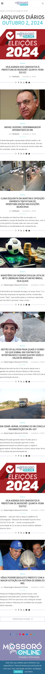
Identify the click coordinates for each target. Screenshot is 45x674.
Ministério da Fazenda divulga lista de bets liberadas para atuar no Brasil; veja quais (22, 278)
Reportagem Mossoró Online (16, 285)
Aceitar (18, 672)
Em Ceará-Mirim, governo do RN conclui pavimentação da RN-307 (22, 428)
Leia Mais (29, 671)
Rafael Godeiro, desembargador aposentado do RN (22, 128)
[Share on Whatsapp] (23, 82)
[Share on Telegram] (26, 82)
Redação (15, 77)
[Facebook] (10, 634)
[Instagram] (17, 634)
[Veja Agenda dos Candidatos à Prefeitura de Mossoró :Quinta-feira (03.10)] (22, 44)
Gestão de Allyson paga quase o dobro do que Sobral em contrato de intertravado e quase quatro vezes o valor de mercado (22, 353)
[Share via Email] (29, 82)
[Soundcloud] (30, 634)
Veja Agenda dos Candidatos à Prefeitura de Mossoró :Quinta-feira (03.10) (23, 70)
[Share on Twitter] (21, 82)
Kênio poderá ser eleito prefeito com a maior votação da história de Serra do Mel (22, 580)
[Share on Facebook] (18, 82)
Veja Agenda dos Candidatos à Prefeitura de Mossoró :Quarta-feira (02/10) (22, 503)
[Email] (27, 634)
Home (2, 11)
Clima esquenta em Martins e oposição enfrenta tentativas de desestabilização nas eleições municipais (22, 202)
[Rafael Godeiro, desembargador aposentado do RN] (22, 104)
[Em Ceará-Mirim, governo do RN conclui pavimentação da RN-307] (22, 404)
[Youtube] (23, 634)
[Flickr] (20, 634)
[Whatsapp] (34, 634)
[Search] (43, 3)
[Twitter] (13, 634)
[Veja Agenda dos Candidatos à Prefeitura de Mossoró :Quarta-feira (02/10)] (22, 478)
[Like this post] (16, 82)
